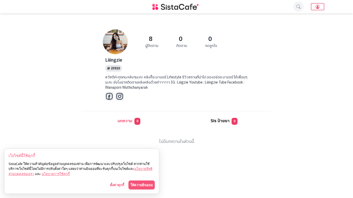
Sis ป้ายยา (223, 121)
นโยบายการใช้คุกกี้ (56, 173)
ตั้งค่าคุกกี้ (117, 185)
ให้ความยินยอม (142, 185)
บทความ (128, 121)
